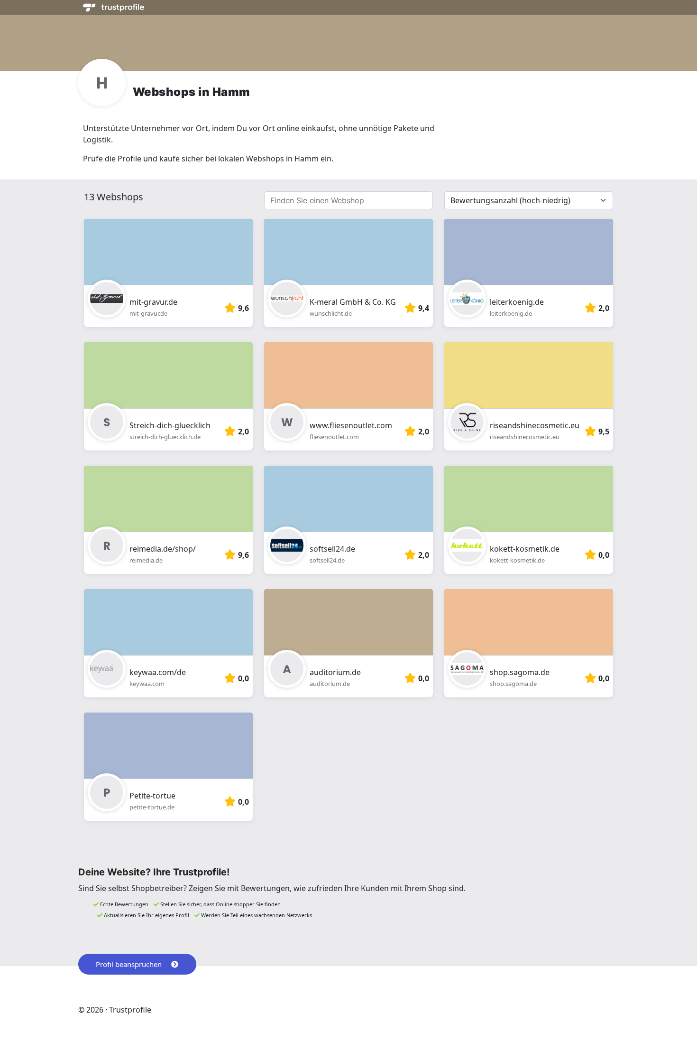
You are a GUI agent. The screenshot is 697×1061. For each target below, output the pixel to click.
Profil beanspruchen (129, 964)
